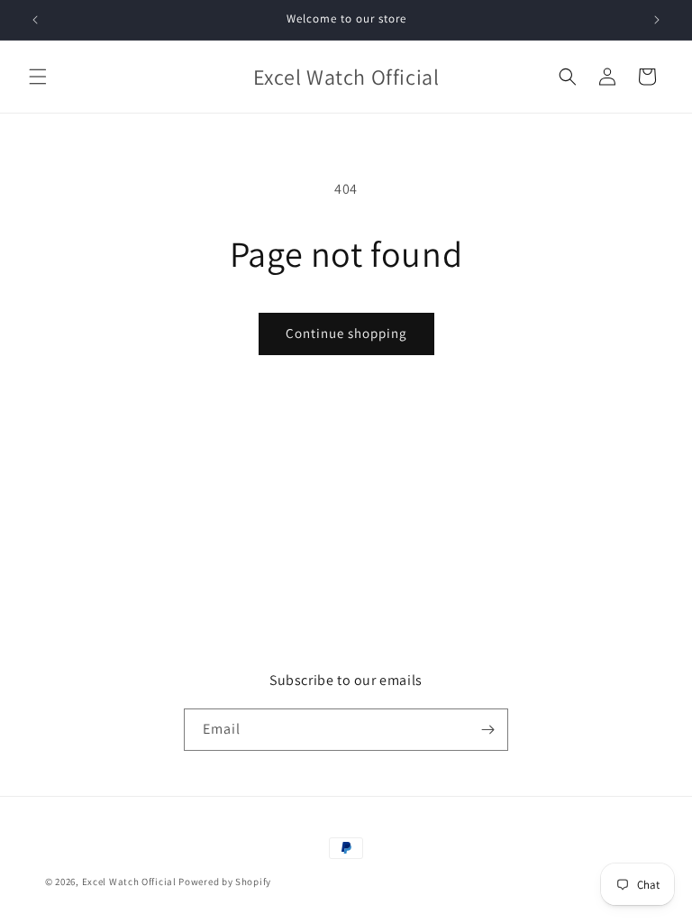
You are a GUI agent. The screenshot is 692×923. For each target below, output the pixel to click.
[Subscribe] (487, 729)
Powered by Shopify (224, 881)
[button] (38, 76)
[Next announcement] (657, 20)
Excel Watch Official (129, 881)
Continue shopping (346, 333)
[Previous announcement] (35, 20)
